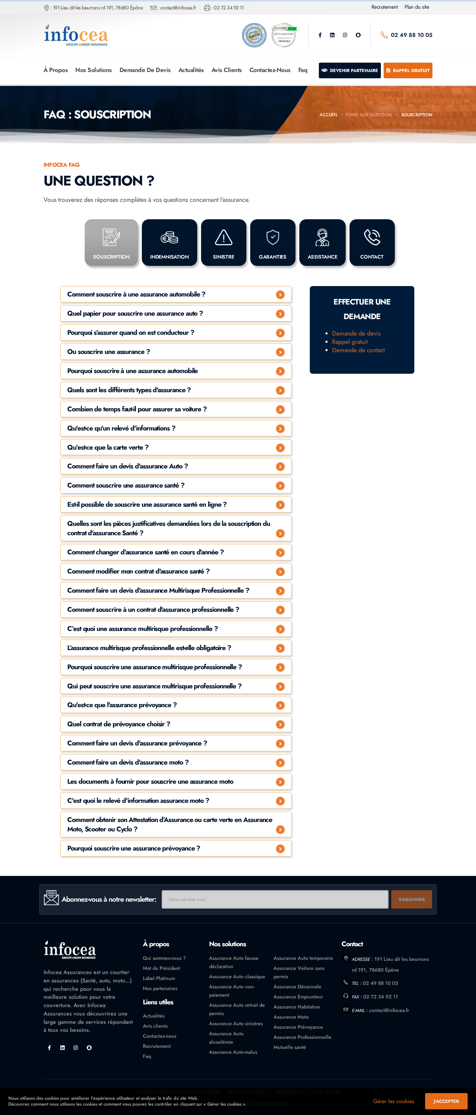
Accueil (329, 114)
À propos (56, 69)
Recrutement (384, 7)
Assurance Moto (291, 1016)
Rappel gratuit (411, 70)
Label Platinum (159, 978)
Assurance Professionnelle (302, 1037)
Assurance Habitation (297, 1006)
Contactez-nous (270, 69)
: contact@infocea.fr (177, 7)
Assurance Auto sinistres (236, 1023)
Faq (303, 69)
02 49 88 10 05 (411, 35)
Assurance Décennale (297, 986)
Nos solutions (93, 69)
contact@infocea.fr (389, 1010)
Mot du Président (161, 968)
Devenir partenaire (353, 70)
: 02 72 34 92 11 (227, 7)
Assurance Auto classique (237, 976)
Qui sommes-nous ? (164, 958)
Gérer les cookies (393, 1101)
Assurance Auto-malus (233, 1052)
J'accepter (446, 1101)
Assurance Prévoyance (298, 1026)
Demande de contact (358, 350)
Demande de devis (145, 69)
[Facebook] (320, 35)
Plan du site (417, 7)
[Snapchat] (358, 35)
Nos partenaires (160, 988)
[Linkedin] (332, 35)
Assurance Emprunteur (298, 996)
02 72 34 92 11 (380, 996)
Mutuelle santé (290, 1047)
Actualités (191, 69)
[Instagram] (345, 35)
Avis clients (227, 69)
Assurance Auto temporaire (303, 958)
